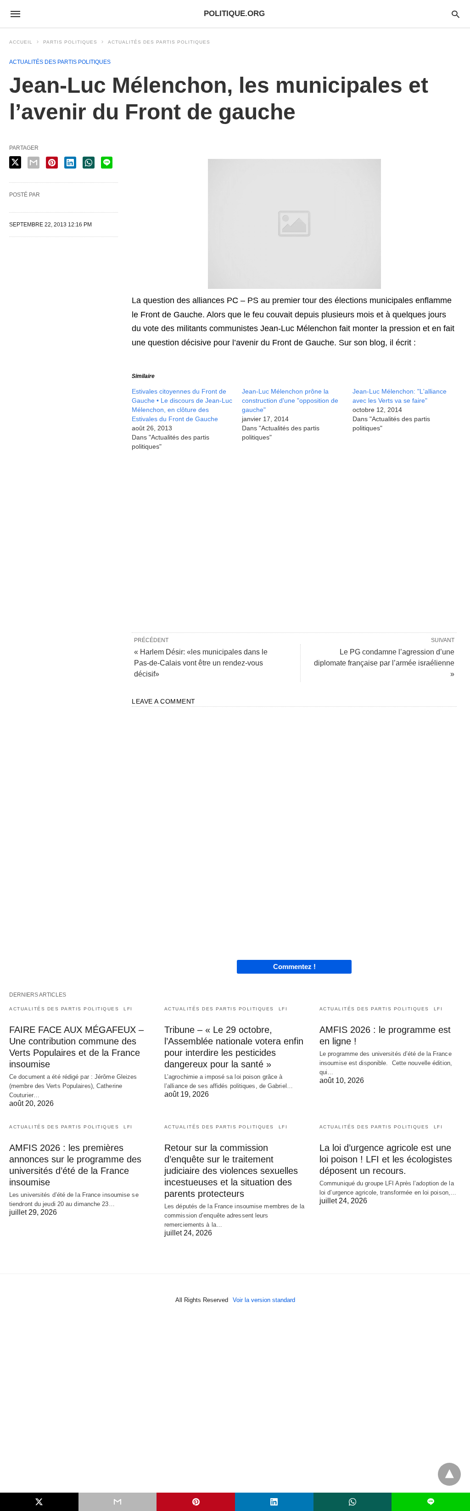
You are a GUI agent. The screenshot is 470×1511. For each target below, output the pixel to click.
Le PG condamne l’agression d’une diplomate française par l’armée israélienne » (384, 663)
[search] (455, 14)
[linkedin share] (70, 163)
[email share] (33, 163)
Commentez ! (294, 966)
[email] (117, 1502)
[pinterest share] (52, 163)
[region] (294, 541)
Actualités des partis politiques (159, 42)
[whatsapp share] (89, 163)
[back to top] (449, 1474)
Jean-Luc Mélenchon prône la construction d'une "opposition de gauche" (290, 400)
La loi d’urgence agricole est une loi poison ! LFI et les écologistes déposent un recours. (385, 1159)
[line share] (106, 163)
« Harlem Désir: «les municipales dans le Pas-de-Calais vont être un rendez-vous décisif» (201, 663)
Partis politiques (70, 42)
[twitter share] (15, 162)
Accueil (21, 42)
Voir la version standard (264, 1300)
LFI (128, 1008)
